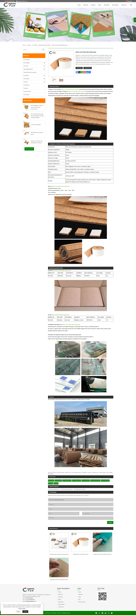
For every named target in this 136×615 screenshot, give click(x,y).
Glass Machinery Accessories (30, 72)
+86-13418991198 (30, 599)
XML (79, 599)
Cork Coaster (26, 78)
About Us (85, 5)
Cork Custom (26, 94)
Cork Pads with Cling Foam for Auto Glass (59, 554)
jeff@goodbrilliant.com (22, 1)
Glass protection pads (95, 480)
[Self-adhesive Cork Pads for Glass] (81, 542)
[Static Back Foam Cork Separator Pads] (59, 567)
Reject (18, 611)
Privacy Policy (22, 608)
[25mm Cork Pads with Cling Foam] (54, 80)
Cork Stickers (26, 85)
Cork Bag (25, 88)
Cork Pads (35, 45)
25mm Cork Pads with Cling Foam (59, 45)
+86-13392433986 (10, 1)
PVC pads (50, 483)
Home (79, 5)
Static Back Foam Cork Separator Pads (59, 579)
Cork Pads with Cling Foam (66, 489)
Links (79, 592)
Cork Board (26, 75)
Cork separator (58, 480)
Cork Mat (25, 81)
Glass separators (85, 480)
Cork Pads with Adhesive (53, 489)
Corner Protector (27, 91)
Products (93, 5)
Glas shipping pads (76, 480)
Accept (25, 611)
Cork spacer (51, 480)
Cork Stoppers (26, 62)
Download (106, 5)
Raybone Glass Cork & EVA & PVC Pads (102, 554)
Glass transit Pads (105, 480)
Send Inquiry (115, 5)
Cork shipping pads (67, 480)
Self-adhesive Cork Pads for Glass (80, 554)
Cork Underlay (26, 59)
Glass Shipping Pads (28, 69)
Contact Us (124, 5)
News (99, 5)
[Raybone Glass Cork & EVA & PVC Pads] (102, 542)
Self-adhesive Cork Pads (44, 45)
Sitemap (80, 594)
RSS (79, 597)
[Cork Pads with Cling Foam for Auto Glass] (59, 542)
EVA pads (56, 483)
